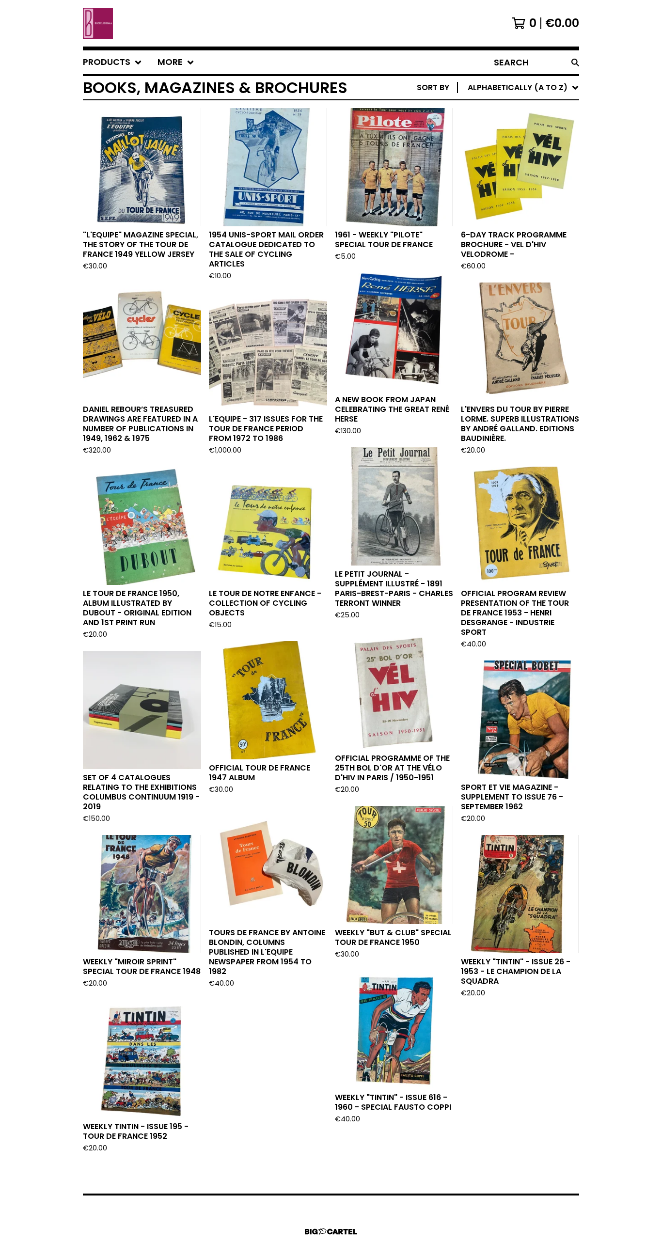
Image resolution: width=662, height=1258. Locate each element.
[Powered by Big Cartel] (331, 1232)
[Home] (98, 23)
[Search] (575, 62)
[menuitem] (112, 62)
